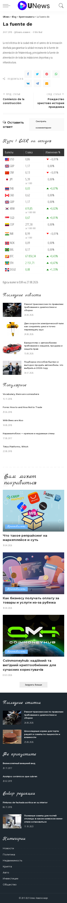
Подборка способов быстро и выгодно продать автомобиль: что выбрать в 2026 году (43, 365)
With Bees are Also (13, 420)
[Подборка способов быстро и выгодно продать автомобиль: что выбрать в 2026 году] (12, 368)
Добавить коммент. (22, 32)
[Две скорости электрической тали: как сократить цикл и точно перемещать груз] (12, 329)
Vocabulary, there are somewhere (21, 394)
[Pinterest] (46, 74)
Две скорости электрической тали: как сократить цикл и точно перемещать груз (44, 326)
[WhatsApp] (56, 74)
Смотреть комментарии (43, 124)
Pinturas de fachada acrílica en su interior (25, 802)
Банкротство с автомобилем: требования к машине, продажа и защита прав (43, 345)
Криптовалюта (16, 526)
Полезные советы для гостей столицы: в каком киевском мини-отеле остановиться (43, 818)
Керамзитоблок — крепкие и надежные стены (29, 433)
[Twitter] (37, 74)
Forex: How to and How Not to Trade (22, 407)
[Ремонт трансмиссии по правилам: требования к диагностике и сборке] (12, 310)
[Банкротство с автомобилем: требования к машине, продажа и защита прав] (12, 348)
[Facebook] (28, 74)
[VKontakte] (28, 83)
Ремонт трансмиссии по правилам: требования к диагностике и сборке (44, 307)
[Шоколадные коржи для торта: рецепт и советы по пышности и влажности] (12, 737)
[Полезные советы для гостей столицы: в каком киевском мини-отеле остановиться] (12, 821)
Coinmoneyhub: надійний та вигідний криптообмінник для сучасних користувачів (29, 665)
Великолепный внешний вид (19, 763)
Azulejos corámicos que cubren (20, 776)
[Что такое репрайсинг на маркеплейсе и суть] (33, 511)
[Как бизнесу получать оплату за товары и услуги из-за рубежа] (33, 573)
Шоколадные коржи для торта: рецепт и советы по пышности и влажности (42, 734)
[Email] (46, 83)
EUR (21, 282)
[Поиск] (60, 5)
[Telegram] (37, 83)
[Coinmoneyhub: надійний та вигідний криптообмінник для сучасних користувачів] (33, 636)
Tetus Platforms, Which (15, 446)
